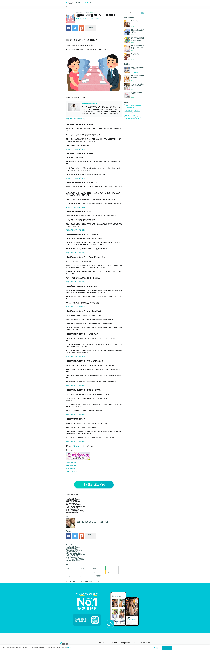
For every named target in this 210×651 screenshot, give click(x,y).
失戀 (81, 572)
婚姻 (81, 576)
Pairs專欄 (75, 7)
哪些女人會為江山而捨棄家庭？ (74, 505)
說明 (144, 643)
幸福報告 (78, 3)
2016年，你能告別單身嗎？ (73, 509)
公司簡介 (100, 643)
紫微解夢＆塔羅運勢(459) (96, 18)
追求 (68, 572)
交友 (107, 568)
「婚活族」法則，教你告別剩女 (74, 502)
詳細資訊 (69, 647)
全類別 (68, 568)
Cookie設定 (139, 643)
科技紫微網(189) (85, 18)
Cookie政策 (133, 643)
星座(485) (78, 18)
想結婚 (81, 7)
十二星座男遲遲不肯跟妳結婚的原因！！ (76, 506)
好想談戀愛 (96, 568)
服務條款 (104, 643)
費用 (91, 3)
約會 (94, 572)
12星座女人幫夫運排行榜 (72, 508)
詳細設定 (155, 648)
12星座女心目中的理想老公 (73, 512)
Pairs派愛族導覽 (97, 576)
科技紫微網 (76, 446)
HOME (69, 7)
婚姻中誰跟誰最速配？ (71, 500)
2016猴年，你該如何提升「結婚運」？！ (76, 511)
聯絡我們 (148, 643)
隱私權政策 (127, 643)
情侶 (107, 572)
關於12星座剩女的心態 (71, 503)
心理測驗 (82, 568)
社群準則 (122, 643)
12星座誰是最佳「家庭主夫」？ (74, 499)
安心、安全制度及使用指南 (113, 643)
